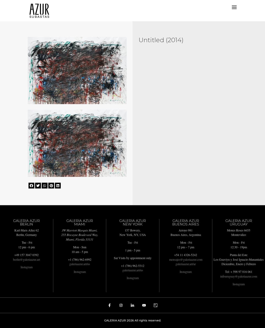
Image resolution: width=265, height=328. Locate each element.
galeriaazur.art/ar (186, 264)
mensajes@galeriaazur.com (185, 259)
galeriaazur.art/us (79, 264)
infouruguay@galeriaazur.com (238, 276)
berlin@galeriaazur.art (26, 259)
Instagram (27, 267)
